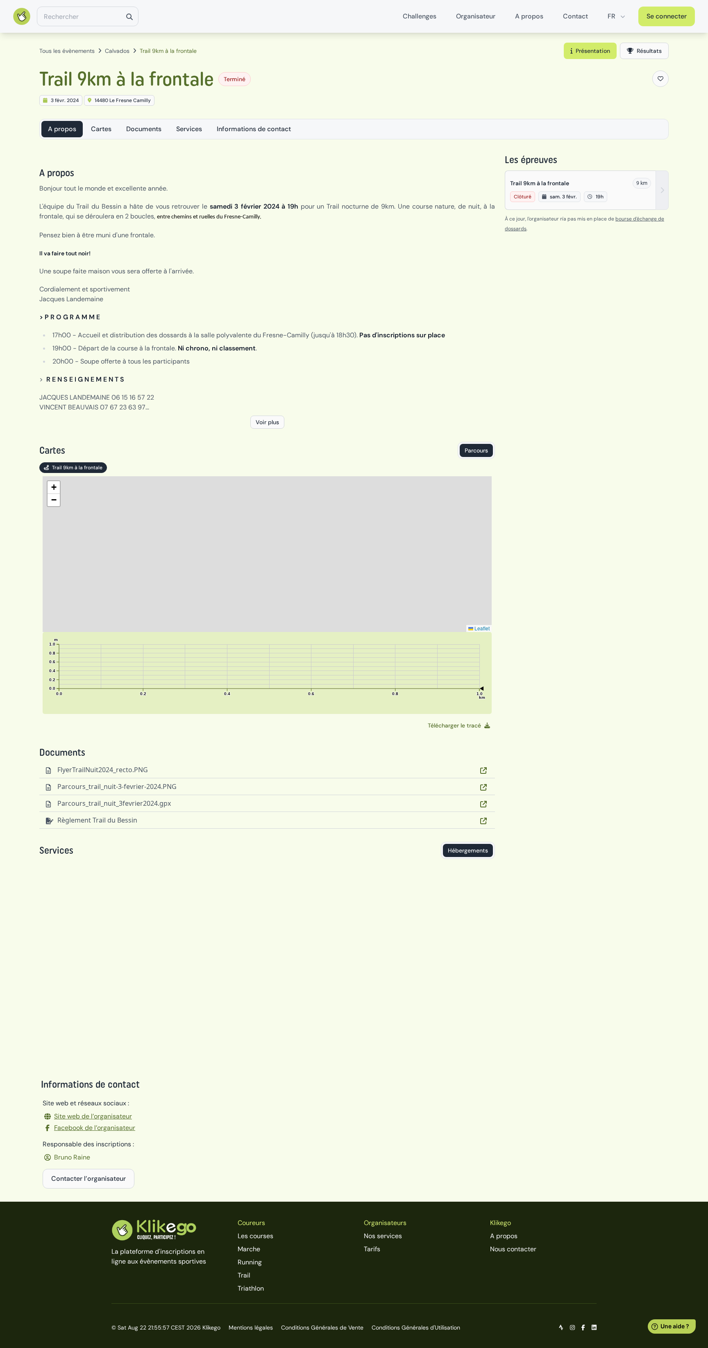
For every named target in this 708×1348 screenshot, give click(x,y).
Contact (575, 16)
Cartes (101, 129)
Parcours (476, 450)
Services (189, 129)
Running (250, 1262)
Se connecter (667, 16)
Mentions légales (251, 1327)
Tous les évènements (67, 51)
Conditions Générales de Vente (322, 1327)
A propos (529, 16)
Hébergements (468, 850)
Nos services (383, 1236)
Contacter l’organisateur (88, 1178)
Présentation (593, 51)
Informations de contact (254, 129)
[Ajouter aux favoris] (660, 78)
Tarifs (372, 1249)
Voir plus (267, 422)
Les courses (255, 1236)
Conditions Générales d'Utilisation (416, 1327)
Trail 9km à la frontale (77, 467)
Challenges (419, 16)
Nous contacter (513, 1249)
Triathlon (251, 1288)
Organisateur (475, 16)
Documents (143, 129)
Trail (244, 1275)
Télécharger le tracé (454, 725)
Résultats (649, 51)
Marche (249, 1249)
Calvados (117, 51)
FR (611, 16)
